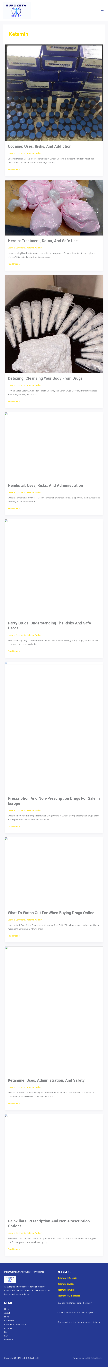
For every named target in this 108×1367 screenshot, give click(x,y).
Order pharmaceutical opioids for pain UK (77, 1312)
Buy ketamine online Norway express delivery (79, 1322)
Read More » (14, 169)
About (7, 1312)
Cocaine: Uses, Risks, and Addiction (39, 146)
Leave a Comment (16, 153)
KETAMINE (9, 1320)
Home (7, 1309)
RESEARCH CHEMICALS (15, 1324)
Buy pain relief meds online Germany (75, 1302)
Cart (6, 1335)
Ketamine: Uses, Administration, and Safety (46, 1080)
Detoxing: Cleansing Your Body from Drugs (45, 378)
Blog (6, 1332)
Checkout (8, 1339)
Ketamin (30, 153)
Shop (6, 1316)
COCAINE (8, 1328)
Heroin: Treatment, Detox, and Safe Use (43, 241)
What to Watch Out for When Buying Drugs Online (51, 913)
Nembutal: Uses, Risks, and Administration (45, 485)
